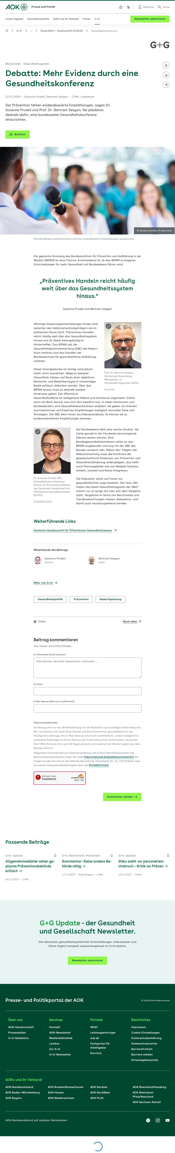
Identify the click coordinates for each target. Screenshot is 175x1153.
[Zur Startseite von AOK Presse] (6, 31)
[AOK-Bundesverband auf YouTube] (167, 1120)
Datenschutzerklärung (146, 1038)
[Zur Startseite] (16, 7)
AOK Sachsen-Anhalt (147, 1102)
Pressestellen (17, 1032)
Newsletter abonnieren (149, 19)
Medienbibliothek (60, 1038)
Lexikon (54, 1043)
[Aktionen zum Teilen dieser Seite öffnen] (166, 84)
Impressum (138, 1027)
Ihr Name (38, 684)
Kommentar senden (120, 797)
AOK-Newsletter (60, 1032)
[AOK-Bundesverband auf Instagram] (158, 1120)
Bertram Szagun (109, 558)
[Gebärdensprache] (128, 7)
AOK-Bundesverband (19, 1087)
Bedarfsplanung (110, 599)
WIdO (94, 1027)
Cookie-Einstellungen (145, 1032)
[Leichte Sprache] (121, 7)
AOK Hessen (56, 1092)
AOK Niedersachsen (61, 1098)
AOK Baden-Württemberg (22, 1092)
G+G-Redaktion (18, 1038)
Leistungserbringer (103, 1032)
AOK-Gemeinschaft (21, 1027)
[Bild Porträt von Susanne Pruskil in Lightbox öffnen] (38, 431)
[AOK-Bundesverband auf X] (148, 1120)
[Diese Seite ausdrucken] (166, 75)
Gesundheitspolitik (50, 599)
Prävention (81, 599)
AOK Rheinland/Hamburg (149, 1087)
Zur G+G (54, 1049)
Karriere (96, 1053)
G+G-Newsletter (60, 1054)
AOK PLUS (96, 1098)
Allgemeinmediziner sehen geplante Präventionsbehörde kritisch (30, 866)
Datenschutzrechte (144, 1043)
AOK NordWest (100, 1092)
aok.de (94, 1038)
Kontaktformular (99, 765)
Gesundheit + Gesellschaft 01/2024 (62, 31)
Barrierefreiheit (141, 1049)
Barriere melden (142, 1054)
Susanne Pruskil (55, 558)
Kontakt (54, 1027)
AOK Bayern (13, 1098)
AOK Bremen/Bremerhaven (65, 1087)
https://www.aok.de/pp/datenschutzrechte (109, 757)
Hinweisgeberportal (144, 1060)
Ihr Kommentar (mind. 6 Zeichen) (49, 655)
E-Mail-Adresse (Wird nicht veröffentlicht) (54, 702)
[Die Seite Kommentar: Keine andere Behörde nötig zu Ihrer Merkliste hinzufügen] (111, 855)
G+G (19, 31)
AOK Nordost (98, 1087)
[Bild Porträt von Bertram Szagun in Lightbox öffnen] (108, 326)
